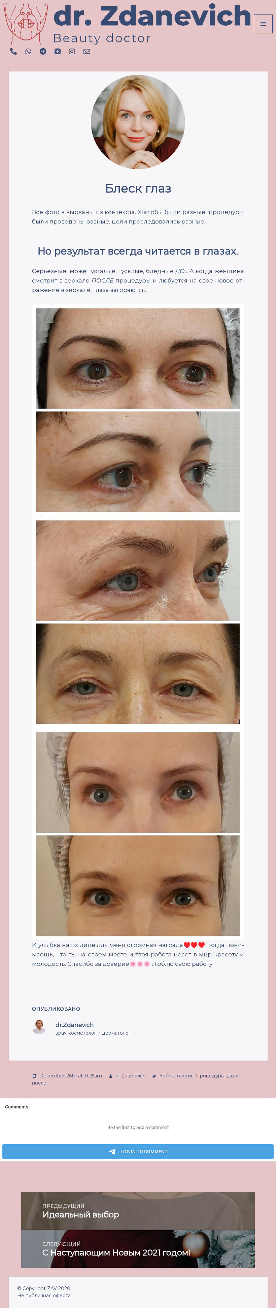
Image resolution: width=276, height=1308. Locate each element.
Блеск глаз (138, 188)
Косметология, (177, 1076)
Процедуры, (211, 1076)
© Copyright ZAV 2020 (43, 1288)
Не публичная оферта (44, 1295)
